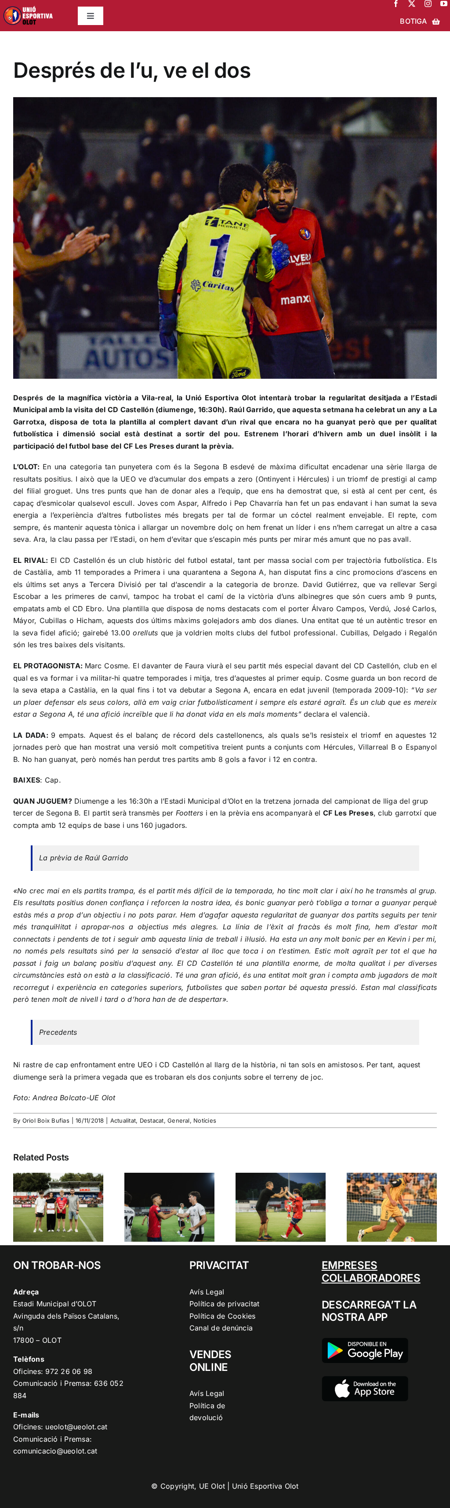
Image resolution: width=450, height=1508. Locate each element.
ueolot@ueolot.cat (76, 1426)
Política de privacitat (224, 1303)
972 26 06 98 (68, 1371)
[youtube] (443, 3)
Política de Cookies (222, 1316)
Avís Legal (206, 1291)
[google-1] (365, 1341)
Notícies (204, 1120)
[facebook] (395, 3)
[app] (365, 1379)
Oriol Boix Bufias (45, 1120)
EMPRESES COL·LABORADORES (371, 1271)
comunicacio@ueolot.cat (55, 1450)
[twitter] (411, 3)
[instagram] (428, 3)
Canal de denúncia (221, 1327)
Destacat (152, 1120)
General (178, 1120)
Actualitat (123, 1120)
